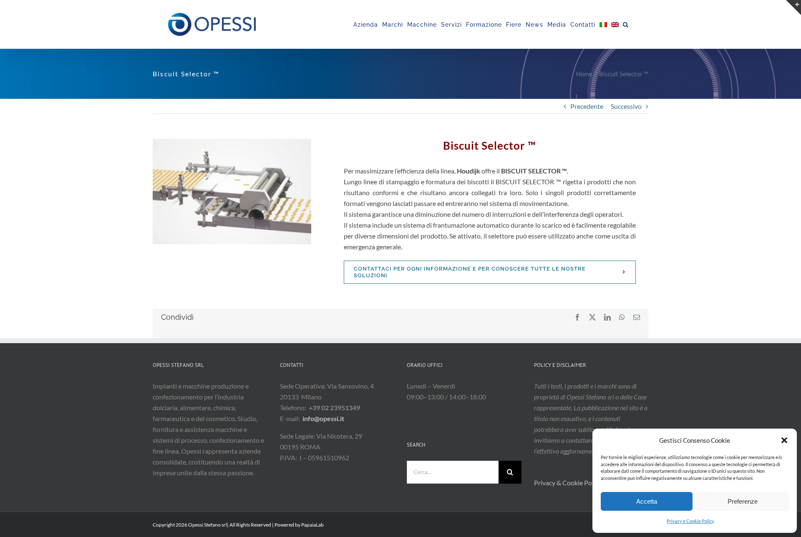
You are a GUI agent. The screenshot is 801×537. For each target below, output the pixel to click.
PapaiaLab (312, 525)
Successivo (626, 106)
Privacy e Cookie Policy (690, 521)
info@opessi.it (323, 418)
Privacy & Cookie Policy (568, 483)
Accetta (646, 501)
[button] (784, 440)
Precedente (586, 106)
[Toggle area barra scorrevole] (793, 7)
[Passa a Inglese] (615, 24)
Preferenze (743, 501)
